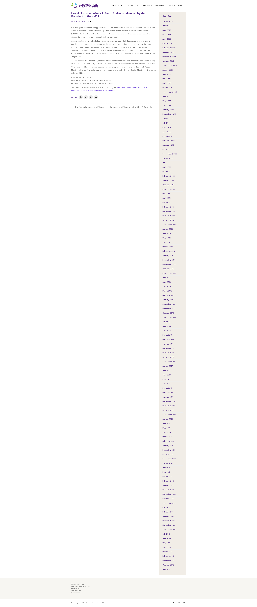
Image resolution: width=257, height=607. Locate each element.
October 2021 (168, 185)
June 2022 (166, 163)
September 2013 (169, 529)
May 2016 (166, 428)
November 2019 (168, 264)
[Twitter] (86, 97)
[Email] (96, 97)
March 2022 (167, 171)
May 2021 (166, 193)
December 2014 (169, 490)
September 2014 (169, 503)
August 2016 (167, 419)
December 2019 (168, 260)
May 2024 (166, 101)
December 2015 (168, 450)
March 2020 (167, 246)
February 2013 (168, 556)
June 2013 (166, 538)
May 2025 (166, 79)
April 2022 (166, 167)
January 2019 (167, 300)
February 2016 (168, 441)
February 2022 (168, 176)
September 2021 (169, 189)
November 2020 (169, 216)
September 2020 (169, 224)
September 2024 (169, 92)
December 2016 (168, 401)
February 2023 (168, 140)
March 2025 (167, 87)
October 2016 (168, 410)
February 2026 (168, 48)
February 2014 (168, 512)
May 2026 (166, 34)
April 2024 (166, 105)
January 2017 (167, 397)
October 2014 (168, 498)
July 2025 (166, 74)
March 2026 (167, 43)
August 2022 (167, 158)
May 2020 (166, 238)
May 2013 (166, 543)
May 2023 (166, 127)
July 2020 (166, 233)
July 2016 (166, 423)
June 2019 (166, 282)
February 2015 (168, 481)
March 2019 (167, 291)
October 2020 (168, 220)
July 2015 (166, 467)
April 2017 (166, 384)
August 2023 (167, 118)
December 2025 (169, 56)
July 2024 (166, 96)
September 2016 (169, 414)
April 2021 (166, 198)
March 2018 (167, 335)
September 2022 (169, 154)
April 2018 (166, 330)
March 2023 (167, 136)
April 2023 (166, 132)
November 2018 (168, 308)
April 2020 (166, 242)
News (91, 21)
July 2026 (166, 26)
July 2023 (166, 123)
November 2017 (168, 353)
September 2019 (169, 273)
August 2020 (167, 229)
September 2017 (169, 361)
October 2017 (168, 357)
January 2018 (167, 344)
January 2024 (168, 109)
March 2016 (167, 437)
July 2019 (166, 277)
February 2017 (168, 392)
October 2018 (168, 313)
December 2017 (168, 348)
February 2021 (168, 207)
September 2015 (169, 459)
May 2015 (166, 472)
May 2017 (166, 379)
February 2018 (168, 339)
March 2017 (167, 388)
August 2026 (167, 21)
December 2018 (168, 304)
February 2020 (168, 251)
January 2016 (167, 445)
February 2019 (168, 295)
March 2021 (167, 202)
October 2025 (168, 61)
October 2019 (168, 269)
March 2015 (167, 476)
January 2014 (168, 516)
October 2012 (168, 565)
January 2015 (167, 485)
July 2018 (166, 322)
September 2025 (169, 65)
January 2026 (168, 52)
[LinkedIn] (91, 97)
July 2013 (166, 534)
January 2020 (168, 255)
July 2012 (166, 569)
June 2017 (166, 375)
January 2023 (168, 145)
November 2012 (168, 560)
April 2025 (166, 83)
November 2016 (168, 406)
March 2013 (167, 551)
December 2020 (169, 211)
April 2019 (166, 286)
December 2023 (169, 114)
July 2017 (166, 370)
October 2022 (168, 149)
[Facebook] (81, 97)
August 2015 (167, 463)
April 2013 (166, 547)
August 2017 (167, 366)
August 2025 (167, 70)
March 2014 (167, 507)
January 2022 (168, 180)
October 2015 (168, 454)
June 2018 (166, 326)
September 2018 (169, 317)
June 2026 (166, 30)
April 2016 (166, 432)
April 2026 (166, 39)
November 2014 (169, 494)
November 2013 (168, 525)
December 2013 (168, 521)
